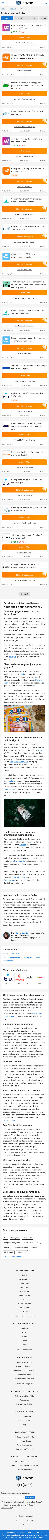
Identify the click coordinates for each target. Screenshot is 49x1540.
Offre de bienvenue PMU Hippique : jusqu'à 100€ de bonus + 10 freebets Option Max (27, 85)
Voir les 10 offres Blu (24, 411)
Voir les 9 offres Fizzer (24, 270)
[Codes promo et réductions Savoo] (24, 3)
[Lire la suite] (4, 1233)
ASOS (24, 1332)
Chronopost (21, 1252)
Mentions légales (24, 1441)
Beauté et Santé (24, 1374)
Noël (24, 1299)
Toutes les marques (24, 1350)
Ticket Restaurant (21, 1247)
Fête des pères (24, 1312)
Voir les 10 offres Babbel (24, 468)
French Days (24, 1287)
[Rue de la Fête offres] (6, 426)
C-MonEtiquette (20, 877)
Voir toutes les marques (12, 1256)
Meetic (40, 750)
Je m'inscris (30, 1497)
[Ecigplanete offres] (6, 284)
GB (22, 1521)
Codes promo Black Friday (24, 1396)
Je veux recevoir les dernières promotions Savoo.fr (23, 1502)
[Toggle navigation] (3, 3)
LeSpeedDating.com (19, 761)
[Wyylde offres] (6, 27)
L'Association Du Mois (24, 1404)
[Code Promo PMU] (6, 85)
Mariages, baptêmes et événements (24, 1316)
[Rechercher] (45, 3)
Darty (24, 1340)
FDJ (10, 690)
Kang (39, 1242)
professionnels (9, 1120)
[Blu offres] (6, 395)
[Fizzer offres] (6, 256)
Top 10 (24, 1275)
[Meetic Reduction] (6, 537)
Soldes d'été (24, 1291)
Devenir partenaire (24, 1470)
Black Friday (24, 1283)
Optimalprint (19, 861)
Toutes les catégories (24, 1384)
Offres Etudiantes (24, 1279)
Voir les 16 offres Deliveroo (24, 214)
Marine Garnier (22, 933)
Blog (24, 1424)
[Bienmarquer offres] (6, 113)
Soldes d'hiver (24, 1295)
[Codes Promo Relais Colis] (41, 981)
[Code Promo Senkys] (30, 981)
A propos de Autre (11, 953)
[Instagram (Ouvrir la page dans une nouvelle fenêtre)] (30, 1485)
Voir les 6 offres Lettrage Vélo (24, 580)
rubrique (12, 656)
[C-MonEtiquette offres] (6, 510)
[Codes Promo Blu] (8, 981)
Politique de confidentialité (25, 1437)
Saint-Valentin (10, 781)
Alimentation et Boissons (24, 1378)
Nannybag (15, 1238)
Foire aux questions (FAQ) (24, 1461)
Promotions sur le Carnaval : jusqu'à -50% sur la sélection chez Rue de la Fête (27, 426)
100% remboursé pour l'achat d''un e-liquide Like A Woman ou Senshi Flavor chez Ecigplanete (28, 285)
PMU (22, 674)
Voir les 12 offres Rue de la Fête (24, 440)
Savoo (3, 9)
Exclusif (20, 18)
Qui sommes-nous (25, 1416)
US (17, 1521)
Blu (5, 1238)
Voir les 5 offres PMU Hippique (24, 99)
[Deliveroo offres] (6, 201)
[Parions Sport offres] (6, 368)
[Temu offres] (6, 57)
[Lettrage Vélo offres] (6, 567)
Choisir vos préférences (25, 1449)
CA (24, 1525)
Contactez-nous (24, 1420)
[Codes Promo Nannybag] (19, 981)
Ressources (24, 1400)
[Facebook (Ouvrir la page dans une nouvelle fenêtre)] (19, 1485)
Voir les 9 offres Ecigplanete (24, 298)
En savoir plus (38, 1537)
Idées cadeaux (10, 789)
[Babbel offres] (6, 454)
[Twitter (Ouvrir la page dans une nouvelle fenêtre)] (25, 1485)
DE (27, 1521)
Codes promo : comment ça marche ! (25, 1465)
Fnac (24, 1344)
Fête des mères (24, 1308)
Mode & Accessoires (24, 1362)
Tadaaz (23, 844)
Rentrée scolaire (24, 1304)
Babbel (34, 1247)
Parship (7, 1247)
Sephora (24, 1328)
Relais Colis (28, 1242)
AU (32, 1521)
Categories (12, 9)
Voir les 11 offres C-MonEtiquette (24, 523)
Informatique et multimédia (24, 1370)
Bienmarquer (9, 880)
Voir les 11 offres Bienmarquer (24, 127)
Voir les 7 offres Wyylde (24, 43)
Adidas (24, 1336)
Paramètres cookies (24, 1445)
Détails (42, 47)
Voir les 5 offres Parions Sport (24, 381)
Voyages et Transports (24, 1366)
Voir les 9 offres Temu (24, 70)
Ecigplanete (27, 1238)
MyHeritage (8, 1252)
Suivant (24, 594)
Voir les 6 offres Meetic (24, 553)
